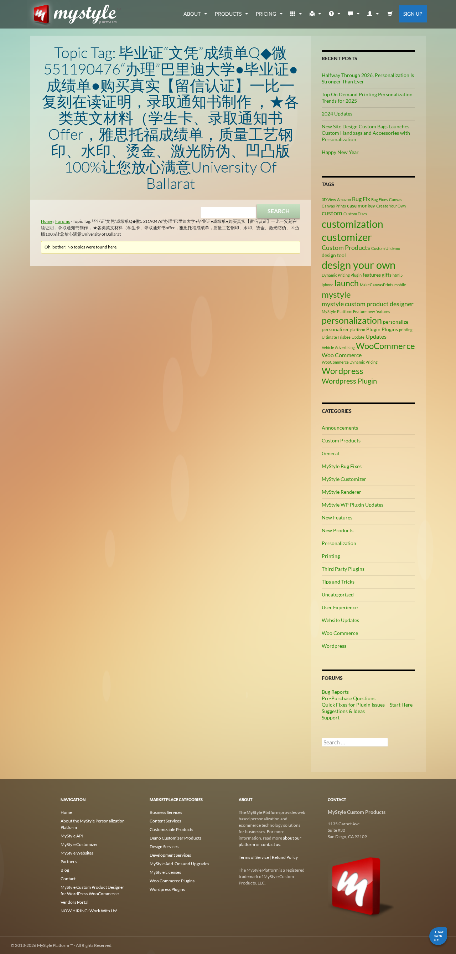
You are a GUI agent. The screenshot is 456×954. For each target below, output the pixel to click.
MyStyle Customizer (344, 479)
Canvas (395, 199)
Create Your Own (391, 206)
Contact (68, 878)
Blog (65, 870)
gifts (387, 275)
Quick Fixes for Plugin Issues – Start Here (367, 705)
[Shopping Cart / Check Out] (390, 13)
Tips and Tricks (338, 582)
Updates (376, 336)
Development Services (170, 855)
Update (358, 337)
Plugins (390, 329)
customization (352, 224)
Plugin (373, 329)
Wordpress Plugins (167, 889)
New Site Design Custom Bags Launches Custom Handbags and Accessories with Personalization (366, 132)
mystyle (336, 294)
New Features (337, 517)
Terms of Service (254, 857)
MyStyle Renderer (341, 492)
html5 (398, 275)
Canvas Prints (334, 206)
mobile (400, 284)
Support (331, 717)
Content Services (165, 821)
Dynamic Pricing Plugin (342, 275)
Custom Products (346, 247)
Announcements (340, 428)
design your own (358, 265)
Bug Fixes (379, 199)
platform (357, 329)
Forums (62, 221)
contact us (270, 844)
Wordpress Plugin (349, 380)
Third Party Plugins (343, 569)
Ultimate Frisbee (336, 337)
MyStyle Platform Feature (344, 311)
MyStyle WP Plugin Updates (352, 505)
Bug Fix (361, 198)
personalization (352, 320)
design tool (334, 255)
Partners (69, 861)
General (330, 453)
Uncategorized (338, 594)
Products (228, 14)
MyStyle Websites (77, 853)
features (372, 275)
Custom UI (380, 248)
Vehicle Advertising (338, 347)
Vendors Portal (74, 902)
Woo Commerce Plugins (172, 880)
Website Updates (340, 620)
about (192, 14)
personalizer (335, 329)
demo (395, 248)
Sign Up (413, 14)
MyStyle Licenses (165, 872)
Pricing (266, 14)
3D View (329, 199)
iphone (327, 284)
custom (332, 213)
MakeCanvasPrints (376, 284)
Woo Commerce (342, 355)
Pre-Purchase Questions (348, 698)
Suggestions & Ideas (343, 711)
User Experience (340, 607)
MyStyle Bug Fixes (342, 466)
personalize (395, 322)
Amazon (344, 199)
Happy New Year (340, 152)
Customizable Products (171, 829)
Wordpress (342, 370)
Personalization (339, 543)
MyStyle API (72, 835)
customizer (347, 237)
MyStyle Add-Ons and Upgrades (179, 863)
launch (347, 283)
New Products (337, 530)
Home (46, 221)
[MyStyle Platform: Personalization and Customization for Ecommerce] (361, 885)
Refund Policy (285, 857)
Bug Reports (335, 692)
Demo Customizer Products (175, 838)
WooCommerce (385, 345)
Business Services (166, 812)
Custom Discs (355, 213)
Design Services (164, 846)
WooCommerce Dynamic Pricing (350, 362)
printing (406, 329)
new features (379, 311)
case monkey (361, 205)
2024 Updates (337, 114)
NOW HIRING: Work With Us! (89, 910)
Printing (331, 556)
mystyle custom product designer (368, 304)
